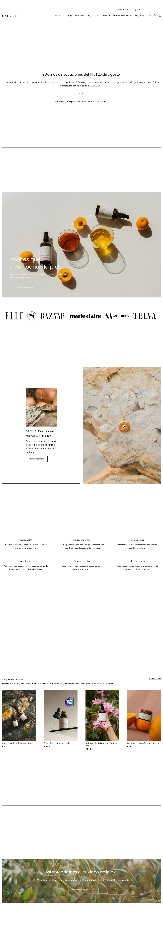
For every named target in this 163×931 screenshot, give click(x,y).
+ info (81, 93)
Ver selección (155, 678)
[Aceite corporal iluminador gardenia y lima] (19, 715)
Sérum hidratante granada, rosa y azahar (57, 743)
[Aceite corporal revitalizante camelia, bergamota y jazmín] (102, 715)
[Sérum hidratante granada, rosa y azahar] (61, 715)
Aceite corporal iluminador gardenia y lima (16, 743)
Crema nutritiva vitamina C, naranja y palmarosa (143, 743)
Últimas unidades (36, 459)
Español (137, 10)
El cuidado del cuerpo (23, 287)
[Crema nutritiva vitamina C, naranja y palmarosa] (144, 715)
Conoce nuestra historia (81, 889)
